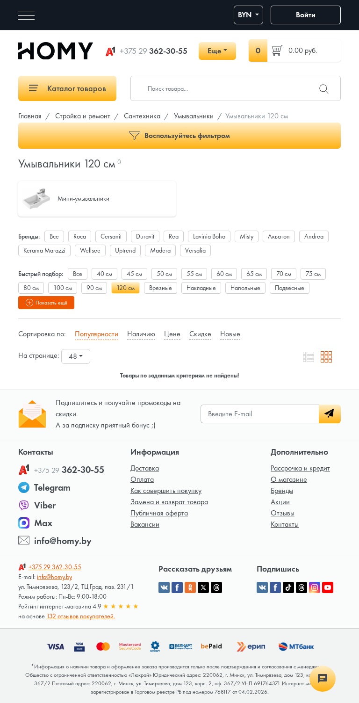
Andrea (313, 236)
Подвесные (289, 287)
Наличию (141, 334)
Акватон (279, 236)
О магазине (289, 479)
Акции (280, 502)
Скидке (200, 334)
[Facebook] (275, 587)
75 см (313, 273)
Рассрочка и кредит (300, 468)
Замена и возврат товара (169, 502)
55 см (194, 273)
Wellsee (90, 250)
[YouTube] (327, 587)
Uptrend (125, 250)
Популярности (96, 334)
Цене (172, 334)
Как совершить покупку (165, 490)
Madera (160, 250)
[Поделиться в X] (203, 587)
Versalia (195, 250)
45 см (134, 273)
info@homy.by (63, 541)
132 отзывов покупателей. (80, 616)
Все (54, 236)
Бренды (282, 490)
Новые (230, 334)
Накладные (201, 287)
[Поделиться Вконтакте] (164, 587)
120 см (125, 287)
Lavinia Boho (209, 236)
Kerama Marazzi (44, 250)
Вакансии (144, 524)
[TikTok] (288, 587)
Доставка (144, 468)
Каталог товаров (75, 88)
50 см (164, 273)
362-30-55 (153, 51)
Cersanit (111, 236)
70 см (283, 273)
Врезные (160, 287)
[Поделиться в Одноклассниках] (190, 587)
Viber (45, 505)
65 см (254, 273)
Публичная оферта (159, 513)
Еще (214, 51)
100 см (62, 287)
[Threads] (301, 587)
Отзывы (282, 513)
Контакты (285, 524)
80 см (31, 287)
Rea (174, 236)
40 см (104, 273)
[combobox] (75, 356)
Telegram (52, 487)
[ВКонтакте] (262, 587)
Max (43, 523)
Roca (79, 236)
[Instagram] (314, 587)
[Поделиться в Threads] (216, 587)
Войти (306, 15)
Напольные (245, 287)
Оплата (142, 479)
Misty (246, 236)
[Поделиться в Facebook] (177, 587)
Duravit (145, 236)
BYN (245, 15)
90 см (94, 287)
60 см (224, 273)
